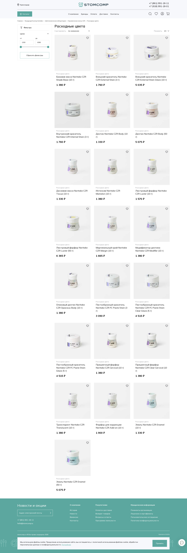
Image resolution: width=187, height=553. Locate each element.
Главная (20, 21)
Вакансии (74, 517)
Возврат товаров (102, 514)
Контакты (114, 14)
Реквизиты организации (141, 510)
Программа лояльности (105, 520)
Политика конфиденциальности (145, 520)
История (73, 510)
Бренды (84, 14)
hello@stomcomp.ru (25, 523)
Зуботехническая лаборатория (55, 21)
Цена (22, 34)
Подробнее (66, 545)
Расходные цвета (93, 21)
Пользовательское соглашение (144, 517)
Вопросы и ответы (103, 517)
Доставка (103, 14)
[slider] (21, 47)
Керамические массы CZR (76, 21)
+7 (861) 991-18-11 (25, 520)
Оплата (93, 14)
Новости (73, 514)
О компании (73, 14)
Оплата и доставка (103, 510)
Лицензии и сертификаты (142, 514)
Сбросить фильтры (34, 55)
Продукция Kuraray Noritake (34, 21)
